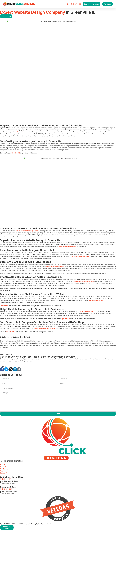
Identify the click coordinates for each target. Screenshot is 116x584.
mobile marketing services (87, 311)
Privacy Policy (35, 524)
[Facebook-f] (2, 369)
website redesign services (80, 256)
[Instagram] (10, 369)
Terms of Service (46, 524)
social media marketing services (83, 281)
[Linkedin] (15, 369)
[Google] (19, 369)
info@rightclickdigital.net (12, 460)
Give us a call (4, 306)
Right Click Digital (5, 524)
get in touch (66, 319)
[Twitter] (6, 369)
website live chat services (97, 300)
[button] (67, 4)
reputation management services (44, 328)
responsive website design (67, 247)
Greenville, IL (21, 132)
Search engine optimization (55, 266)
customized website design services (27, 231)
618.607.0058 (15, 153)
